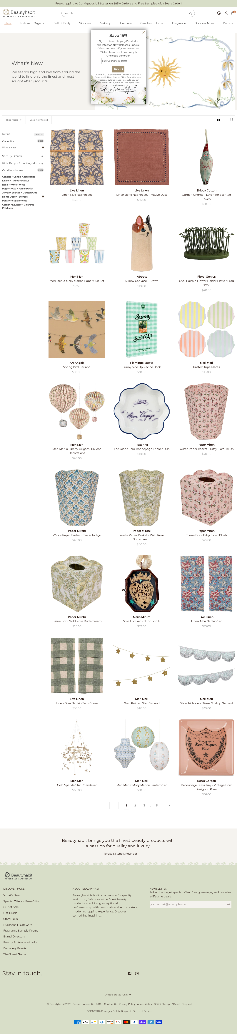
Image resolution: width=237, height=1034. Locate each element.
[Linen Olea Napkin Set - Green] (77, 665)
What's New (9, 147)
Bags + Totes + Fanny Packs (17, 188)
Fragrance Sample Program (22, 930)
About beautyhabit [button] (87, 888)
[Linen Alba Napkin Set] (206, 583)
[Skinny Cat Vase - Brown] (141, 243)
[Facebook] (129, 973)
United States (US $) (116, 994)
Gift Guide (10, 913)
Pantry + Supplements (14, 200)
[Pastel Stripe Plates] (206, 329)
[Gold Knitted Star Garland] (141, 665)
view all (39, 134)
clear (40, 140)
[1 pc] (141, 583)
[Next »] (169, 806)
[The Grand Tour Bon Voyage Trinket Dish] (141, 411)
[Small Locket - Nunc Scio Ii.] (141, 583)
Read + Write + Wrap (13, 184)
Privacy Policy (127, 1004)
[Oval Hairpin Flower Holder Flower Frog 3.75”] (206, 243)
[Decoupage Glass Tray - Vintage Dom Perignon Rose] (206, 747)
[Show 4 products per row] (231, 120)
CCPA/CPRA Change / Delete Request (109, 1011)
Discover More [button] (14, 888)
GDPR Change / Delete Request (173, 1004)
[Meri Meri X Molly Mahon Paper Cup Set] (77, 243)
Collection (8, 141)
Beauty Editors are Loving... (21, 942)
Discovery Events (14, 948)
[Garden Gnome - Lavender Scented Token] (206, 157)
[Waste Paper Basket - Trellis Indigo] (77, 497)
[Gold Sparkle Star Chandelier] (77, 747)
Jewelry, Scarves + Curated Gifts (19, 192)
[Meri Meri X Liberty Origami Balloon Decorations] (77, 411)
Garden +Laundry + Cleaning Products (18, 206)
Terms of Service (142, 1011)
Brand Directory (14, 936)
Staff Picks (10, 919)
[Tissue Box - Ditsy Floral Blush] (206, 497)
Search (77, 1004)
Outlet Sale (11, 907)
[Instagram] (136, 973)
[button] (32, 23)
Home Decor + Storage (15, 196)
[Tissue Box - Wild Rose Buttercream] (77, 583)
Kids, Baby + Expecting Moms (21, 163)
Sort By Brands (12, 156)
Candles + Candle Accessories (18, 176)
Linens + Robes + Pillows (15, 180)
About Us (88, 1004)
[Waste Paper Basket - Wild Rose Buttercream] (141, 497)
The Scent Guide (14, 954)
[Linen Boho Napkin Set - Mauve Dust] (141, 157)
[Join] (226, 904)
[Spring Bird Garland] (77, 329)
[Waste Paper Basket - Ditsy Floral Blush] (206, 411)
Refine (6, 134)
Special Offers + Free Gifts (21, 901)
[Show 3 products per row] (225, 120)
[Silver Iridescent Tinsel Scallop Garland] (206, 665)
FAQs (99, 1004)
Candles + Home (12, 170)
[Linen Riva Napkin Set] (77, 157)
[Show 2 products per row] (218, 120)
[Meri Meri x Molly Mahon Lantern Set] (141, 747)
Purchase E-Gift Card (17, 925)
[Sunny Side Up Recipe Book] (141, 329)
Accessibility (144, 1004)
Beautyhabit (57, 1004)
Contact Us (110, 1004)
